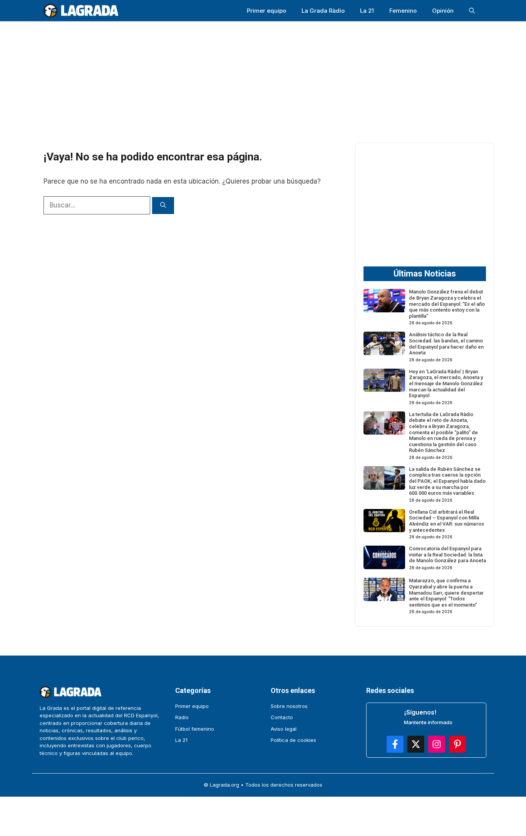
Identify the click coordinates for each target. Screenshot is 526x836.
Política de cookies (293, 740)
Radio (182, 717)
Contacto (282, 717)
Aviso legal (284, 729)
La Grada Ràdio (323, 10)
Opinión (443, 10)
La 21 (367, 10)
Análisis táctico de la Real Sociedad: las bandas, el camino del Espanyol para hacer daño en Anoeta (446, 344)
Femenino (403, 10)
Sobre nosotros (289, 706)
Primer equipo (266, 10)
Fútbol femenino (194, 729)
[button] (471, 10)
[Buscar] (163, 205)
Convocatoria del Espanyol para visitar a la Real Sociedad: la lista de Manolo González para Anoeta (447, 554)
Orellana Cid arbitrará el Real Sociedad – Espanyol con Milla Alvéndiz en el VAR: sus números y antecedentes (446, 521)
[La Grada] (81, 10)
